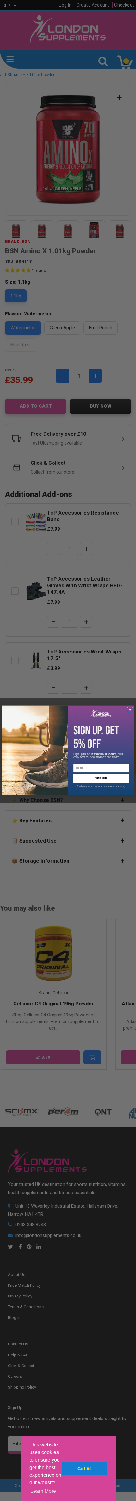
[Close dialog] (130, 710)
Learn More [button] (43, 1491)
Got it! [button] (84, 1468)
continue (101, 779)
